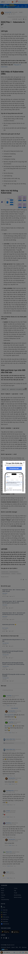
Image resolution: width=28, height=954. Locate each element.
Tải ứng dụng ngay (14, 468)
